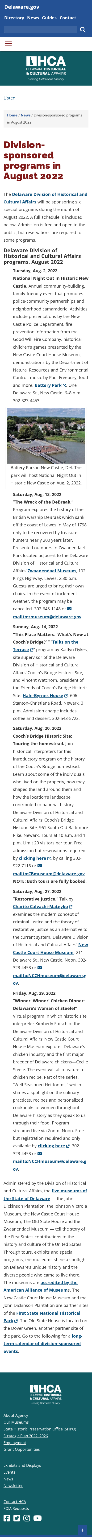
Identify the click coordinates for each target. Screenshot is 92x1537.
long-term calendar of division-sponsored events (43, 1343)
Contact (68, 18)
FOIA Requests (16, 1508)
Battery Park (50, 385)
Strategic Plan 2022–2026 (26, 1435)
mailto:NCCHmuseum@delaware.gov (49, 979)
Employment (15, 1442)
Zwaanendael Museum (52, 571)
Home (12, 115)
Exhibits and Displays (22, 1465)
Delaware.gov (21, 6)
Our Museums (16, 1422)
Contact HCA (15, 1501)
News (33, 18)
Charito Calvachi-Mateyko (42, 906)
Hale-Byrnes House (45, 695)
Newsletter (13, 1485)
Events (9, 1472)
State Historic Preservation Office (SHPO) (40, 1429)
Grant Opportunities (22, 1449)
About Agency (16, 1415)
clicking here (35, 858)
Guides (49, 18)
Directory (14, 18)
